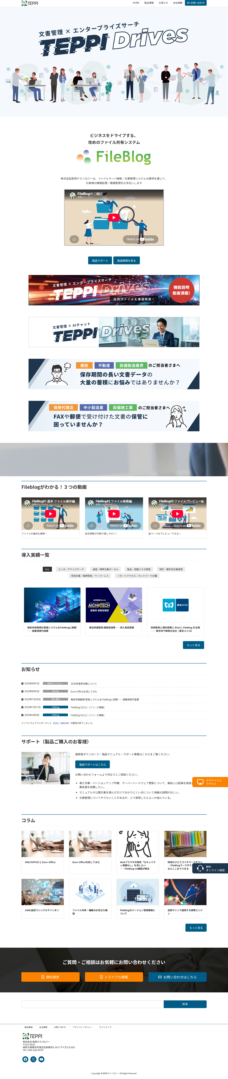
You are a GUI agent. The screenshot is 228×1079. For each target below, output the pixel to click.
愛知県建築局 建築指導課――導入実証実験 (111, 627)
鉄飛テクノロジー (55, 683)
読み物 (55, 691)
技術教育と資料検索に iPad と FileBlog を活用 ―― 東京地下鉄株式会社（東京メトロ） (175, 629)
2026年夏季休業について (84, 683)
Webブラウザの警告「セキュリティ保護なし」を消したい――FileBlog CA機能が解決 (138, 865)
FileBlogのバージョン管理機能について (137, 911)
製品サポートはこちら (92, 764)
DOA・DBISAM (61, 723)
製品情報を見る (126, 260)
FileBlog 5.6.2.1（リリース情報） (88, 707)
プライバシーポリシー (83, 1027)
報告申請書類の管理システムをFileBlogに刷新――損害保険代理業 (52, 629)
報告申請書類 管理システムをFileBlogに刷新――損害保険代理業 (105, 699)
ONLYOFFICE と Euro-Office (40, 862)
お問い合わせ (197, 2)
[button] (47, 569)
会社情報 (43, 1027)
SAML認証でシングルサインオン (42, 910)
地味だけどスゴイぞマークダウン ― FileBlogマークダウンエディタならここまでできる (185, 865)
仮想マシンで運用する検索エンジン (185, 911)
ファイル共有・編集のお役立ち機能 (89, 911)
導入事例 (56, 699)
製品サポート (100, 260)
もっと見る (193, 645)
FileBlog (55, 707)
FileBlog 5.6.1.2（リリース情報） (88, 715)
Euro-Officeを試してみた (84, 691)
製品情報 (29, 1027)
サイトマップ (105, 1027)
